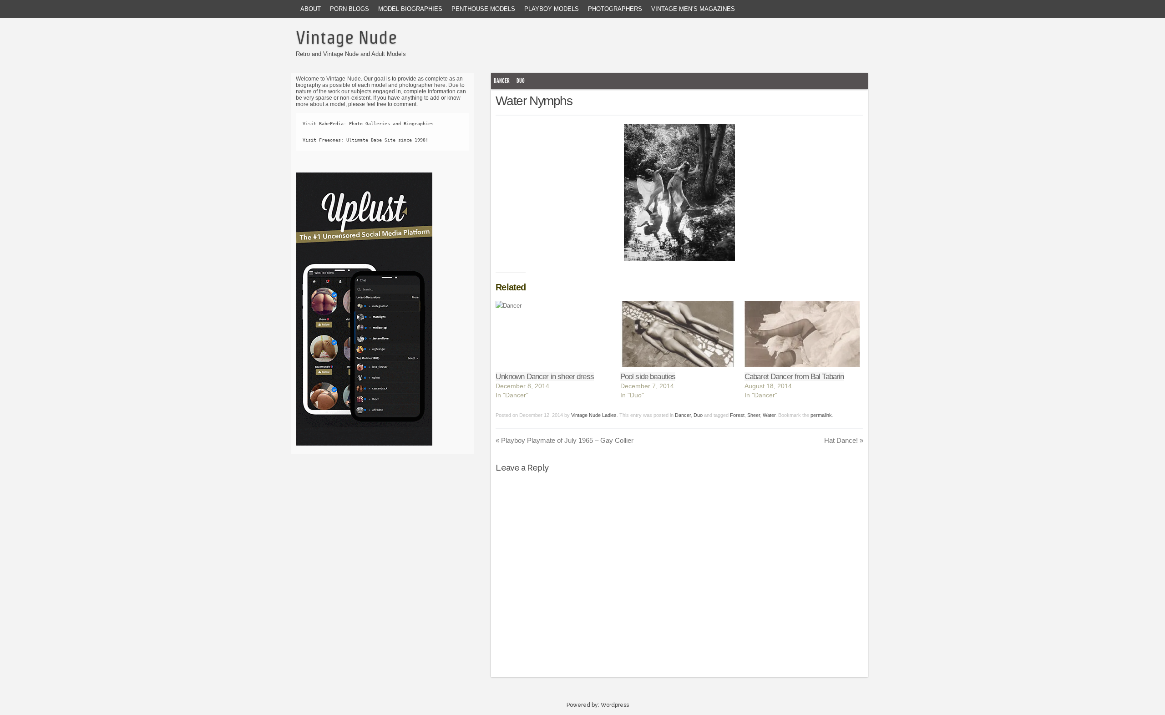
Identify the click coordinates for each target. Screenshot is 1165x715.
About (310, 8)
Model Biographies (410, 8)
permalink (821, 415)
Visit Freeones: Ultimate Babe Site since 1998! (365, 139)
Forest (737, 415)
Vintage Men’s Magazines (693, 8)
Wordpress (615, 705)
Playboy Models (551, 8)
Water (769, 415)
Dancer (502, 80)
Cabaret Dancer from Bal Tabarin (794, 376)
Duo (521, 80)
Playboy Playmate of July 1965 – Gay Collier (564, 440)
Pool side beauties (648, 376)
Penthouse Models (483, 8)
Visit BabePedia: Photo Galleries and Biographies (368, 123)
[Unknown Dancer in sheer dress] (553, 334)
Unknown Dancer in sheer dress (545, 376)
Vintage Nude (346, 37)
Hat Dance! (843, 440)
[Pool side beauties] (677, 334)
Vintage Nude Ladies (594, 415)
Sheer (753, 415)
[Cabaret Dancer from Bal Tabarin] (802, 334)
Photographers (615, 8)
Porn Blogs (349, 8)
